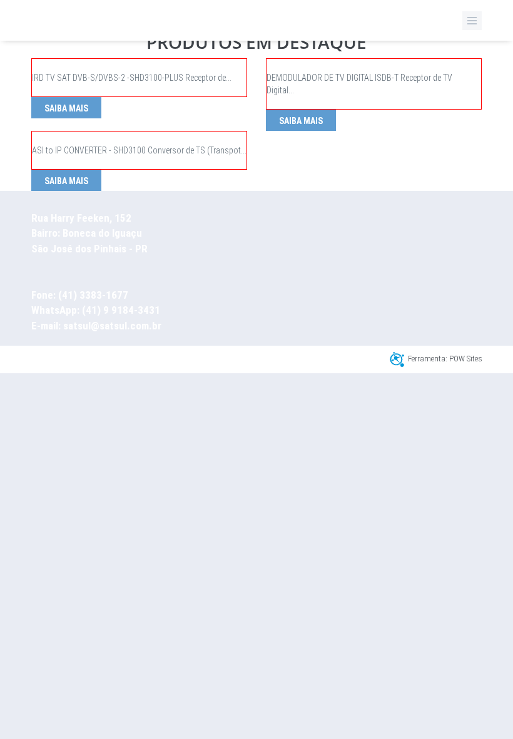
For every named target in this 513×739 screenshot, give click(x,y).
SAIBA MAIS (66, 108)
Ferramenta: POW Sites (445, 358)
